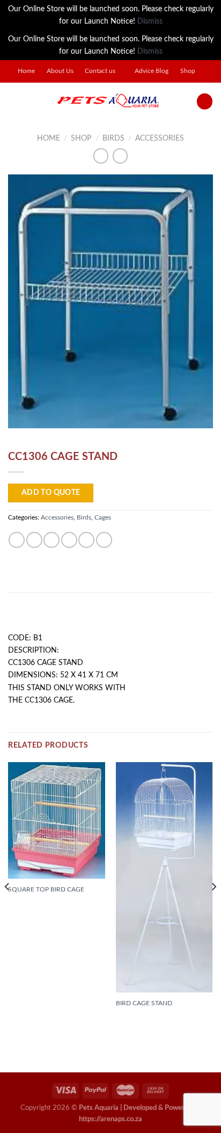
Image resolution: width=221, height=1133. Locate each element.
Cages (102, 518)
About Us (60, 71)
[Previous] (7, 908)
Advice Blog (151, 71)
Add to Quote (50, 492)
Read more (32, 915)
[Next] (213, 908)
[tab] (110, 616)
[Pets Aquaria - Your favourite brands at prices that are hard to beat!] (108, 101)
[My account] (204, 101)
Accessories (159, 138)
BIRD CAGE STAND (144, 1003)
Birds (113, 138)
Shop (187, 71)
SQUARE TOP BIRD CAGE (46, 889)
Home (26, 71)
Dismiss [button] (150, 21)
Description (35, 616)
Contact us (100, 71)
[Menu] (14, 101)
